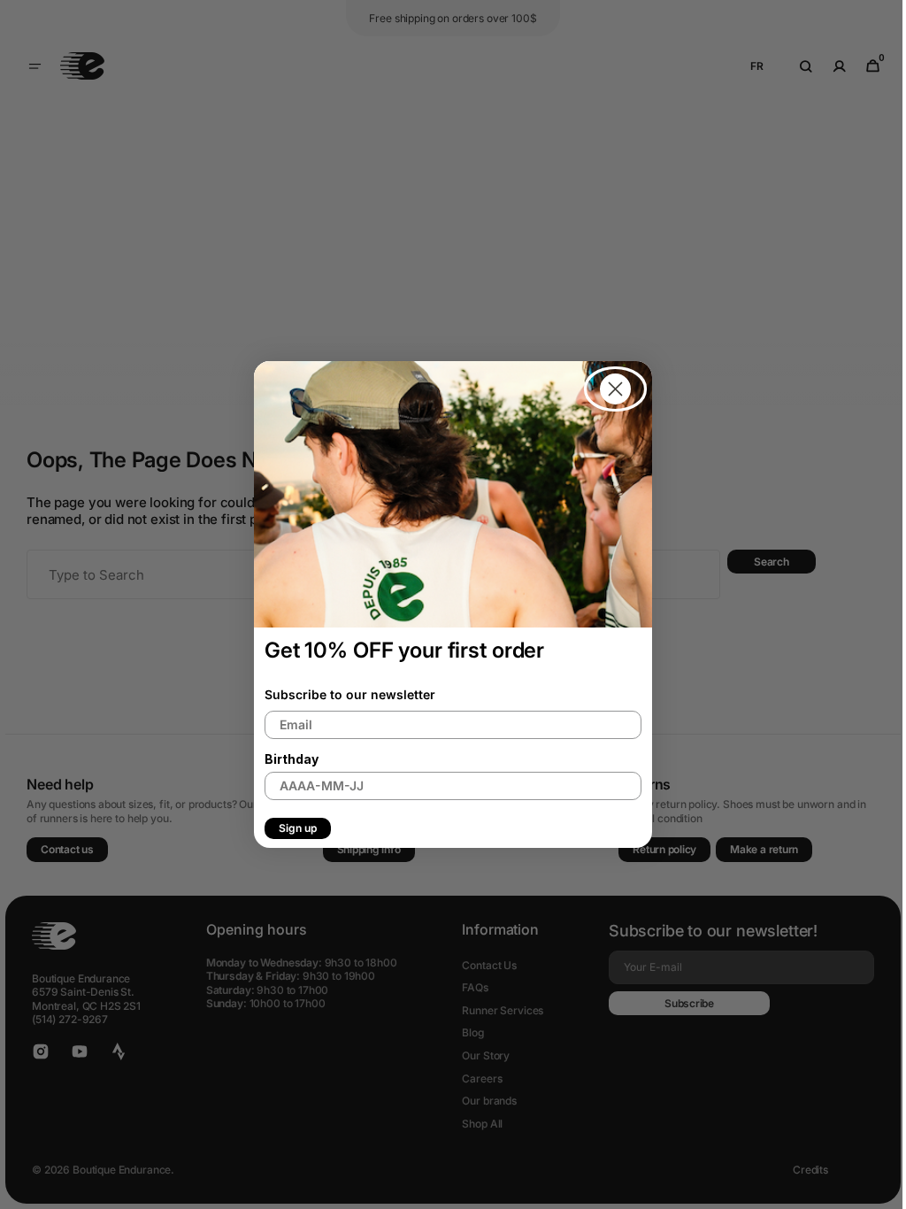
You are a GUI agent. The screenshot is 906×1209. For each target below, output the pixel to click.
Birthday (285, 758)
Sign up (292, 828)
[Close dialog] (609, 389)
